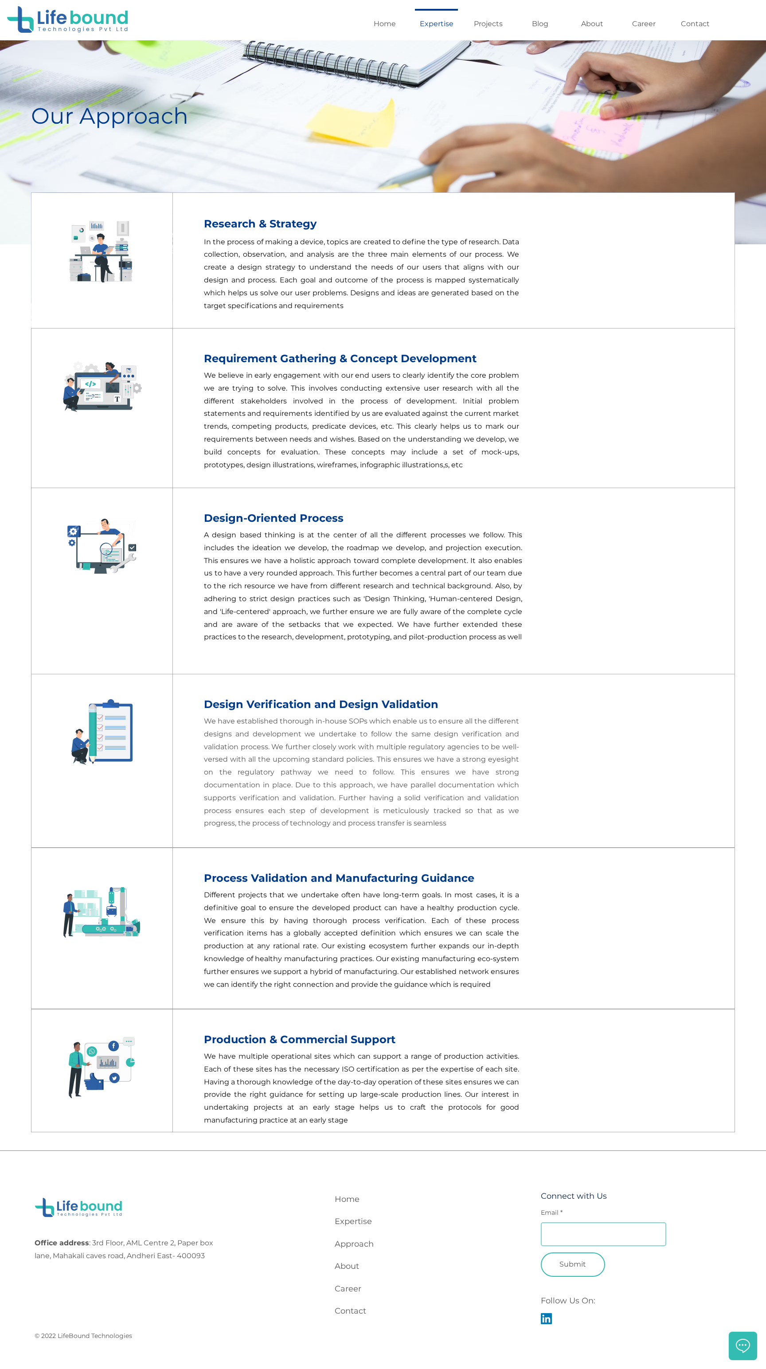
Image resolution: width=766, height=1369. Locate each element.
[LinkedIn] (546, 1318)
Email (550, 1212)
